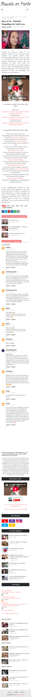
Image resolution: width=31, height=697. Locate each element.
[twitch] (12, 521)
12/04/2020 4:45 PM (10, 373)
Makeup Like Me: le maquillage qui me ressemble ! (18, 630)
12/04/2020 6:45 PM (10, 392)
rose (22, 205)
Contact (22, 692)
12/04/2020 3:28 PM (10, 351)
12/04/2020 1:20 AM (10, 249)
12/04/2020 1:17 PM (10, 340)
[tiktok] (26, 521)
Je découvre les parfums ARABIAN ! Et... (19, 646)
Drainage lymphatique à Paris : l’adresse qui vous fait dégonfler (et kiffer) (14, 605)
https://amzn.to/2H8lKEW (15, 178)
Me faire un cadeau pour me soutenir (15, 509)
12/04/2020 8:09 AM (10, 273)
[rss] (12, 525)
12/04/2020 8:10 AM (10, 291)
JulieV (8, 308)
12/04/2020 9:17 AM (10, 325)
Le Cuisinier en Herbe (8, 596)
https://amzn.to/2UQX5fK (18, 137)
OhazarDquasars (11, 350)
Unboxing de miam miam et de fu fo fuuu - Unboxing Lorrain (19, 637)
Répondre (8, 267)
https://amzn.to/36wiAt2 (15, 150)
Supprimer (13, 267)
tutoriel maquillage (10, 17)
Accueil (3, 17)
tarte (26, 205)
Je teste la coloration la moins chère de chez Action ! (18, 677)
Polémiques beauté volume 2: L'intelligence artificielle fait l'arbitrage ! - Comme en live (19, 556)
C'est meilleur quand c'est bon (10, 613)
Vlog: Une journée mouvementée (17, 563)
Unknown (9, 339)
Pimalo (8, 247)
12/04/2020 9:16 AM (10, 310)
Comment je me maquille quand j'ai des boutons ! (18, 623)
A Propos (16, 692)
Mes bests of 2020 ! (14, 220)
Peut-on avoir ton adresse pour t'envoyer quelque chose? (15, 505)
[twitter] (5, 525)
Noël (17, 205)
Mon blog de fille (6, 590)
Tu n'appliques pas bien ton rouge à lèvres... (17, 570)
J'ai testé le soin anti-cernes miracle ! (18, 535)
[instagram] (19, 521)
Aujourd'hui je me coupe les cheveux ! (18, 670)
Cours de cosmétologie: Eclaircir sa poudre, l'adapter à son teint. (18, 577)
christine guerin (11, 272)
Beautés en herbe (7, 27)
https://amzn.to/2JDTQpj (15, 160)
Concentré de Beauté (8, 610)
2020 (8, 205)
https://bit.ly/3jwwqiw (22, 169)
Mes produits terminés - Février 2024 (18, 660)
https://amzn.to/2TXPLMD (15, 165)
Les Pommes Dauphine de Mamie (11, 598)
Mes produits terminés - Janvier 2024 (18, 683)
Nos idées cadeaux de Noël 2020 (17, 233)
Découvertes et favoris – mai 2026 (11, 592)
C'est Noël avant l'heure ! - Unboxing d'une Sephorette (18, 227)
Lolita (8, 391)
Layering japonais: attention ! (16, 548)
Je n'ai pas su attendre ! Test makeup (18, 542)
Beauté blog (5, 603)
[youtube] (5, 521)
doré (13, 205)
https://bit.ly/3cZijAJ (20, 141)
